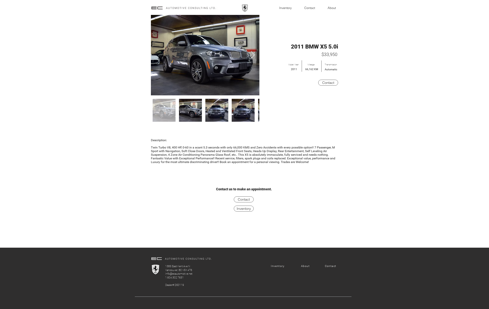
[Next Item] (253, 55)
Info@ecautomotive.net (178, 273)
